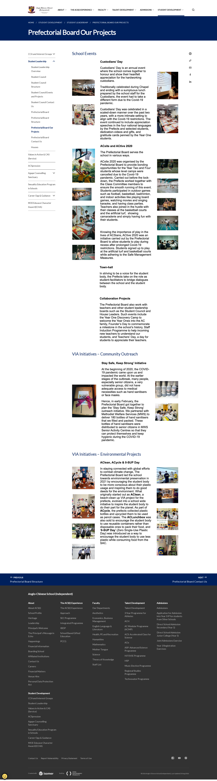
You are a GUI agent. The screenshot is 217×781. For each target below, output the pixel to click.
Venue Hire (33, 676)
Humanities (98, 639)
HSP (127, 660)
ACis (127, 642)
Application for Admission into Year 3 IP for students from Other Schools (169, 616)
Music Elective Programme (138, 665)
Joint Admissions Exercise (169, 640)
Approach (65, 613)
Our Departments (101, 608)
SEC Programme (68, 618)
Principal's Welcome (38, 628)
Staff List (96, 664)
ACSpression (34, 165)
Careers (32, 666)
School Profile (35, 613)
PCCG (63, 641)
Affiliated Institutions (38, 656)
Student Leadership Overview (40, 69)
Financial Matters (36, 671)
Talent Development (123, 10)
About (61, 10)
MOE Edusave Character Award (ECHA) (39, 205)
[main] (108, 300)
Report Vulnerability (49, 758)
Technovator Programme (137, 679)
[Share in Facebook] (189, 73)
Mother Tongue (100, 649)
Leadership (33, 623)
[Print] (189, 54)
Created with (32, 773)
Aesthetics (97, 613)
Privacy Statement (69, 758)
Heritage (32, 618)
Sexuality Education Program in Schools (41, 186)
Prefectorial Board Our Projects (42, 129)
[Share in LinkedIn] (189, 80)
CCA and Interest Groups (40, 698)
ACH (127, 621)
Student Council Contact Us (42, 104)
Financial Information (38, 646)
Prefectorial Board (40, 112)
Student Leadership (37, 703)
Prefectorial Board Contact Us (40, 139)
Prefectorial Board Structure (40, 120)
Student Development (169, 10)
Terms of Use (86, 758)
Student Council (38, 77)
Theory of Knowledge (103, 659)
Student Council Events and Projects (42, 94)
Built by (61, 773)
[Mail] (189, 66)
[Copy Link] (189, 61)
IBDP (63, 628)
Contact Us (33, 661)
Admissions (146, 10)
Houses (34, 147)
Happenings (34, 641)
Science (96, 654)
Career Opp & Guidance (39, 737)
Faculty (102, 10)
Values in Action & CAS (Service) (38, 156)
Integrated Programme (71, 623)
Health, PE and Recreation (105, 634)
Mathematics (98, 644)
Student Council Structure (38, 84)
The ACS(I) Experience (81, 10)
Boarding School (36, 651)
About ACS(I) (34, 608)
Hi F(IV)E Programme (135, 655)
